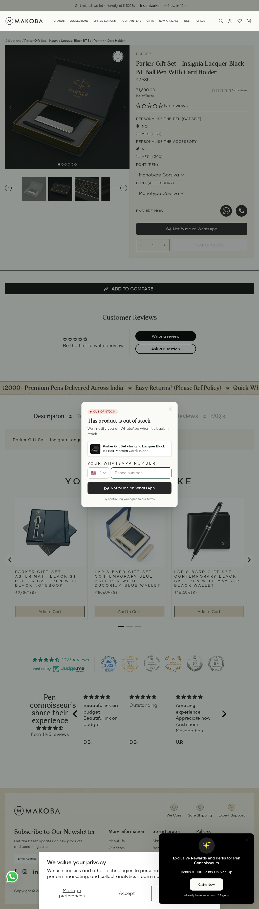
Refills (200, 20)
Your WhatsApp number (122, 463)
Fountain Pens (131, 20)
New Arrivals (169, 20)
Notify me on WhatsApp (133, 488)
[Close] (170, 409)
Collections (79, 20)
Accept (127, 893)
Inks (187, 20)
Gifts (150, 20)
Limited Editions (105, 20)
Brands (59, 20)
